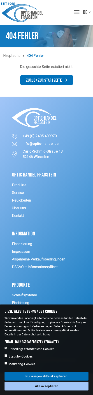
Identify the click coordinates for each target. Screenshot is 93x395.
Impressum (21, 251)
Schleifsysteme (24, 295)
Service (18, 193)
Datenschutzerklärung (36, 334)
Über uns (19, 208)
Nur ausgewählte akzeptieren (46, 376)
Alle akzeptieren (46, 386)
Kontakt (18, 216)
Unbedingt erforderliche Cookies (31, 349)
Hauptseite (12, 55)
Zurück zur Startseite (44, 80)
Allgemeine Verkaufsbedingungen (38, 259)
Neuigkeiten (21, 200)
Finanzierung (22, 244)
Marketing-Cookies (22, 364)
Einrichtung (20, 303)
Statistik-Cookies (21, 356)
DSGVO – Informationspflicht (35, 267)
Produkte (19, 185)
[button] (23, 12)
